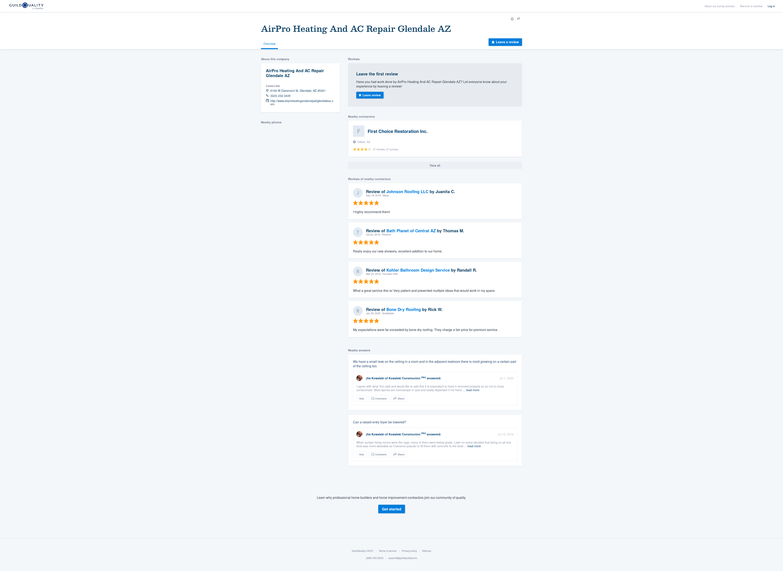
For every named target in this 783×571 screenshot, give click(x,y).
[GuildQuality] (26, 6)
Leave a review (507, 42)
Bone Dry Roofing (403, 309)
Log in (771, 6)
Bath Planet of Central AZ (411, 230)
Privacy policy (409, 550)
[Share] (518, 18)
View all (435, 165)
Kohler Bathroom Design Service (418, 270)
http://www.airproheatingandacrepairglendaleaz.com (301, 102)
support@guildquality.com (402, 558)
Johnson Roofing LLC (407, 191)
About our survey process (720, 6)
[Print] (512, 18)
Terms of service (388, 550)
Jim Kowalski (375, 378)
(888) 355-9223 (374, 558)
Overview (269, 44)
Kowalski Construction (404, 378)
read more (472, 390)
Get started (391, 509)
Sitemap (426, 550)
